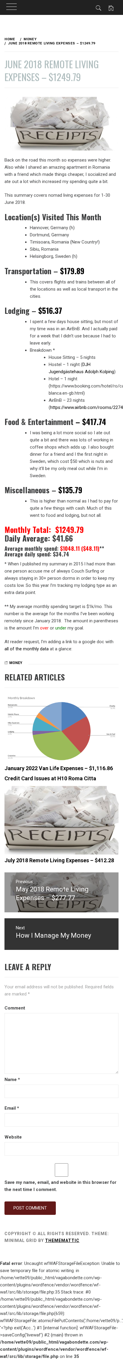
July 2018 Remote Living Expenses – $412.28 (59, 860)
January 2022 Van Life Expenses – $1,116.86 (58, 768)
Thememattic (62, 1240)
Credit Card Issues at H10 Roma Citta (50, 778)
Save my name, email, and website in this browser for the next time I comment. (60, 1186)
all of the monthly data (26, 649)
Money (15, 663)
